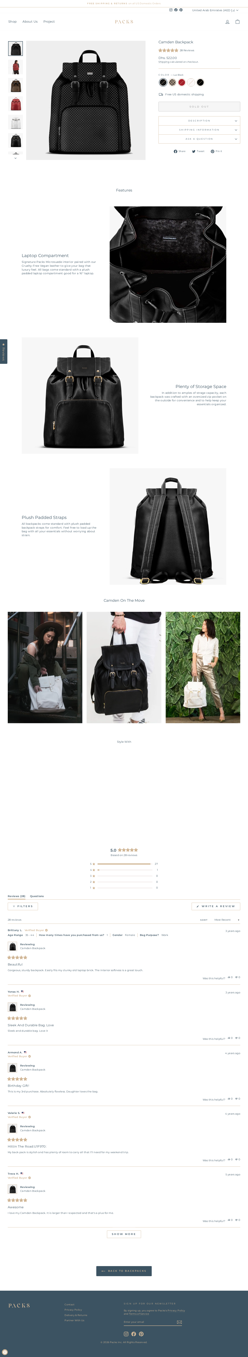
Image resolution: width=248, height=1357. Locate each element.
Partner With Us (74, 1320)
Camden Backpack (32, 948)
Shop (12, 21)
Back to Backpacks (127, 1270)
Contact (69, 1304)
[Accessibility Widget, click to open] (5, 1352)
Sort (204, 920)
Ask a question (199, 139)
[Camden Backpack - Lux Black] (25, 820)
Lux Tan (172, 82)
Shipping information (199, 129)
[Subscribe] (179, 1322)
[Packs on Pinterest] (141, 1334)
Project (49, 21)
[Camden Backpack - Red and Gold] (35, 820)
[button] (176, 51)
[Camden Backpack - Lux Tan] (30, 820)
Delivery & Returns (76, 1315)
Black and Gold (200, 82)
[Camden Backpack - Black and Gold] (45, 820)
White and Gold (191, 82)
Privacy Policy (73, 1309)
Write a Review (220, 907)
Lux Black (163, 82)
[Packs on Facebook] (133, 1334)
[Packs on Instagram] (126, 1334)
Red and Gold (182, 82)
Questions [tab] (37, 897)
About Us (30, 21)
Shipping (163, 61)
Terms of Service (139, 1313)
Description (199, 120)
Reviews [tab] (16, 897)
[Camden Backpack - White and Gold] (40, 820)
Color (170, 74)
